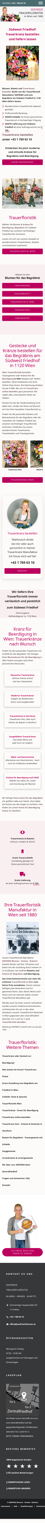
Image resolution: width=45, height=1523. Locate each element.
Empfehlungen (27, 1506)
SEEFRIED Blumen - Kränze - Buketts (23, 1502)
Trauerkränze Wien (22, 480)
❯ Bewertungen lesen (18, 1482)
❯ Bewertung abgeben (18, 1488)
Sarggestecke (8, 1151)
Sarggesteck (22, 310)
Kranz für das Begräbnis (31, 798)
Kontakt (23, 571)
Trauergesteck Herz (22, 302)
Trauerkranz (22, 285)
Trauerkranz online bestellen (16, 1117)
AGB (15, 1506)
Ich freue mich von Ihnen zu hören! (22, 1252)
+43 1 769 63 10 (18, 3)
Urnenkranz (22, 318)
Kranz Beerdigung (22, 162)
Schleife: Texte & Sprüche (14, 1096)
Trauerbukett (22, 293)
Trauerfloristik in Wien (22, 982)
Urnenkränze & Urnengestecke (17, 1158)
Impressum (5, 1506)
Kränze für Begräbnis (12, 974)
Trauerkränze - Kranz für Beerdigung (20, 1110)
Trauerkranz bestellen (17, 135)
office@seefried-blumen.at (23, 1324)
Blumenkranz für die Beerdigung (24, 657)
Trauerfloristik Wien (22, 251)
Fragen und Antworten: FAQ (16, 1178)
